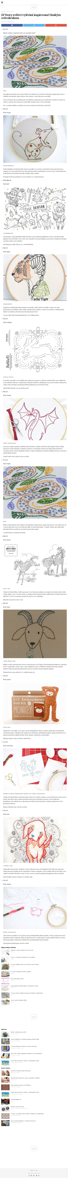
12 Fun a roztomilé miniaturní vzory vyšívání (23, 957)
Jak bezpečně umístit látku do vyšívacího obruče (24, 986)
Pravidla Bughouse (16, 1099)
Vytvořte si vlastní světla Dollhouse (21, 1070)
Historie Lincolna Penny (17, 1106)
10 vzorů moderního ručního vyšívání (21, 971)
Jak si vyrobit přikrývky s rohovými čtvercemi (23, 1121)
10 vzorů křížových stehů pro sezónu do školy (23, 1046)
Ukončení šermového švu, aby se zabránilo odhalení (25, 1078)
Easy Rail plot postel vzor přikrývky (21, 1085)
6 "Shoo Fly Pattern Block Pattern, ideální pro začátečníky (27, 1113)
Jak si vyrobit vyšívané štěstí (19, 1000)
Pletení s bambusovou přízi (18, 1032)
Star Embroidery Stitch (17, 978)
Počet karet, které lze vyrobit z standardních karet (25, 1060)
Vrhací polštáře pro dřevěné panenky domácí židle (25, 1039)
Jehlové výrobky (10, 11)
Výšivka (3, 11)
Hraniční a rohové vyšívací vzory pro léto (22, 950)
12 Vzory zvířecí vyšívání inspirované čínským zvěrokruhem (27, 993)
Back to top (34, 1170)
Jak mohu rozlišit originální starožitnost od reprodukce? (26, 1053)
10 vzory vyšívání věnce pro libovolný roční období (25, 964)
